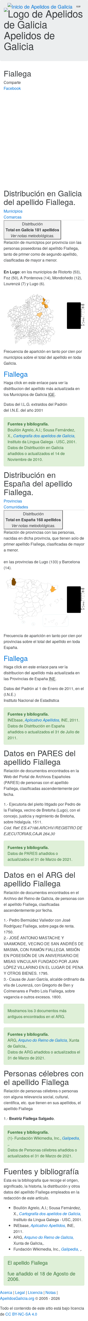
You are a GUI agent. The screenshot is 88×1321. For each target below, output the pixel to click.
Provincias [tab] (13, 501)
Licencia (35, 1292)
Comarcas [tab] (13, 217)
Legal (20, 1292)
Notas (50, 1292)
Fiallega (17, 374)
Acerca (6, 1292)
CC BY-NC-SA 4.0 (21, 1314)
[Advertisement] (44, 142)
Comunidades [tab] (16, 507)
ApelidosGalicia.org (17, 1298)
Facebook (12, 88)
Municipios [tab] (13, 211)
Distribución (32, 229)
